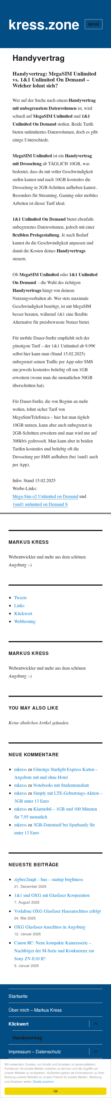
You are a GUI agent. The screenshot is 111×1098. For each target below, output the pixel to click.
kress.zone (44, 24)
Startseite (18, 996)
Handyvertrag (27, 1037)
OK (56, 1091)
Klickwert (23, 613)
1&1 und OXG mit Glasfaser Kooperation (52, 895)
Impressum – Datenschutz (35, 1051)
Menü (93, 24)
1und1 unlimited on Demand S (40, 504)
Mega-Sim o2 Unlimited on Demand (45, 496)
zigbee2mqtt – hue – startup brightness (48, 879)
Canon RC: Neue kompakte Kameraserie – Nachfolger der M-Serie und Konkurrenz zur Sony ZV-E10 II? (54, 950)
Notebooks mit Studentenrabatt (61, 785)
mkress (20, 769)
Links (19, 605)
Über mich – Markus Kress (35, 1010)
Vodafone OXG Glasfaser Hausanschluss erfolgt (57, 911)
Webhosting (25, 621)
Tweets (20, 597)
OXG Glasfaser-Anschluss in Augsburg (49, 927)
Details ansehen (43, 1081)
